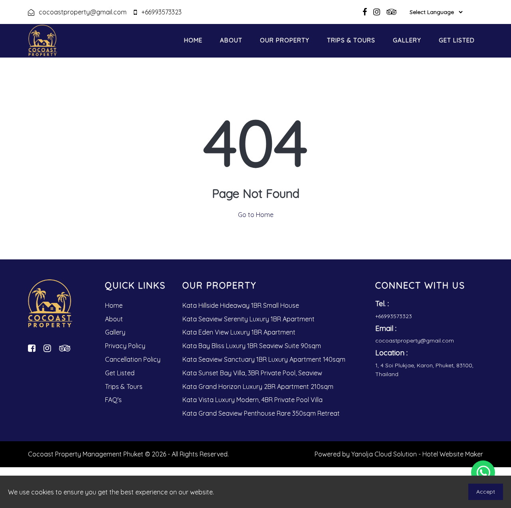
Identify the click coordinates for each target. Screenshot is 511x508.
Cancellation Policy (132, 359)
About (231, 40)
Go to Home (255, 215)
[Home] (50, 307)
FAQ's (113, 400)
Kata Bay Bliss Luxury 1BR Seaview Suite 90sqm (251, 346)
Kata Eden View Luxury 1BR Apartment (238, 332)
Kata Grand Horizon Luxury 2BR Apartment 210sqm (257, 386)
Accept (485, 491)
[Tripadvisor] (64, 348)
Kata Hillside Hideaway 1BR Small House (240, 305)
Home (193, 40)
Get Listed (457, 40)
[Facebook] (32, 348)
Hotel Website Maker (452, 454)
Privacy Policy (125, 346)
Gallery (407, 40)
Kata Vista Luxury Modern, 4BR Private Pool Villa (252, 400)
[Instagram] (47, 348)
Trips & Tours (351, 40)
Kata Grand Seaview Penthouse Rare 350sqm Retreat (261, 413)
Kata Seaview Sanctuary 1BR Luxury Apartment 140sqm (263, 359)
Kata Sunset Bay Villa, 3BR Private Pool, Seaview (252, 373)
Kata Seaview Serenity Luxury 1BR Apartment (248, 319)
